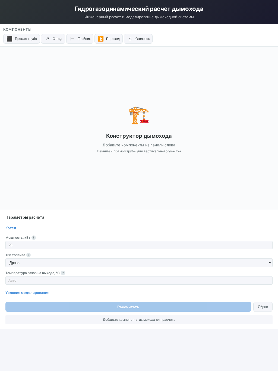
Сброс (263, 307)
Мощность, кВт (19, 237)
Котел (10, 228)
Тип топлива (17, 255)
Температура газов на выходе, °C (34, 273)
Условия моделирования (27, 292)
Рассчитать (128, 307)
